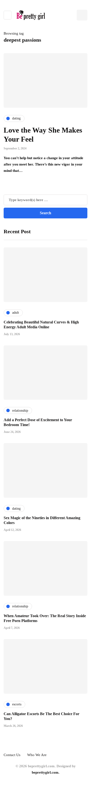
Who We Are (37, 755)
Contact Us (12, 755)
